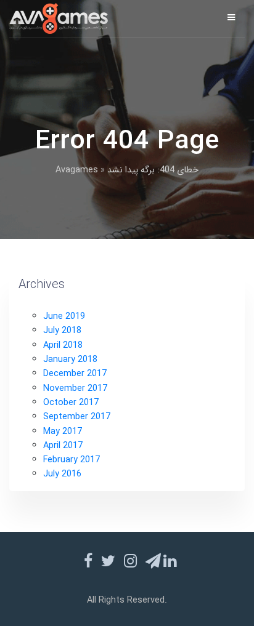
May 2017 (62, 432)
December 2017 (75, 374)
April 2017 (63, 446)
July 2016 (62, 474)
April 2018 (63, 346)
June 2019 (64, 317)
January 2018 (70, 360)
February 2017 (71, 460)
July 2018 (62, 331)
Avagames (76, 170)
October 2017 (71, 403)
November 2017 (75, 389)
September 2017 (76, 417)
